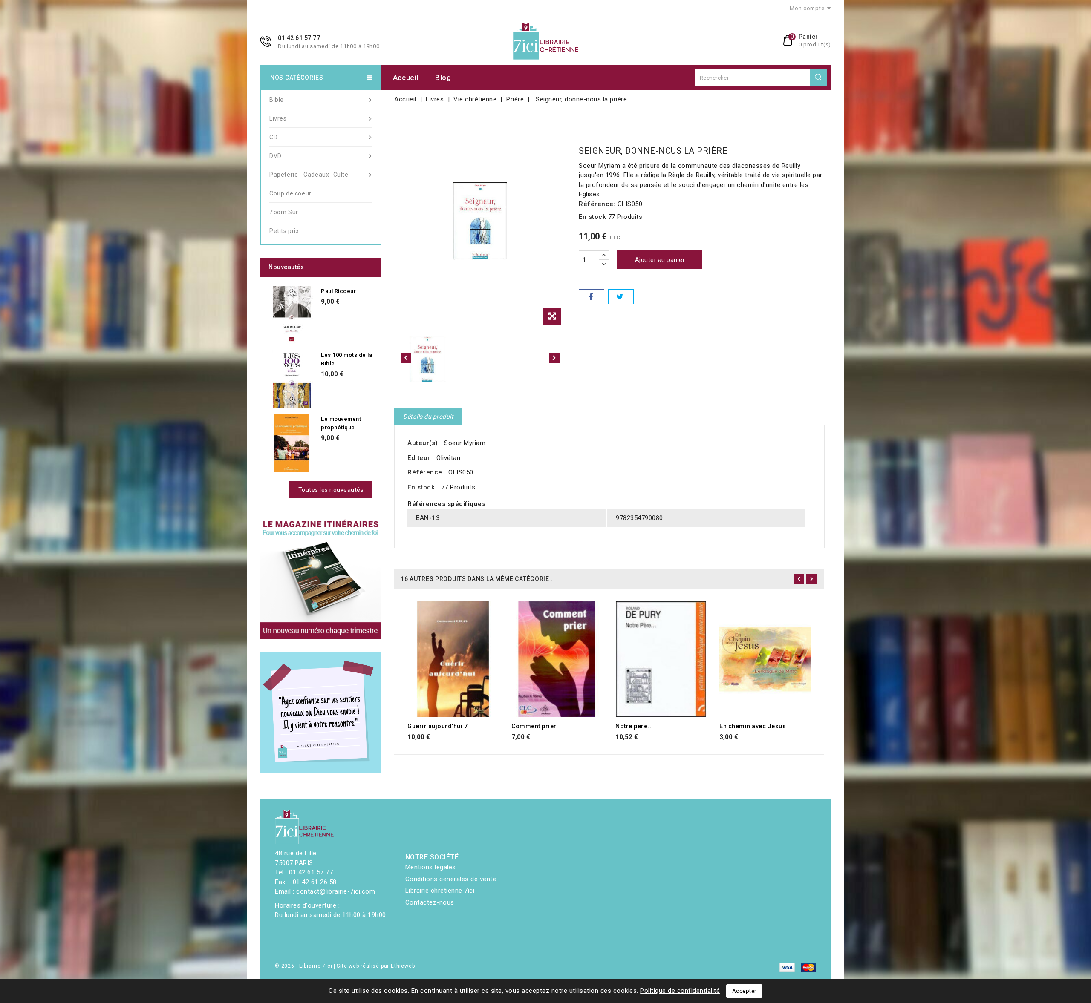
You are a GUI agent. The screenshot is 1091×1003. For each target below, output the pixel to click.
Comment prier (534, 726)
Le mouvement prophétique (341, 423)
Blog (443, 77)
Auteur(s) (422, 443)
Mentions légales (430, 867)
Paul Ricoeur (338, 291)
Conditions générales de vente (450, 879)
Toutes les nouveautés (331, 489)
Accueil (406, 77)
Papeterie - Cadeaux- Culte (309, 174)
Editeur (418, 458)
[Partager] (591, 297)
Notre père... (634, 726)
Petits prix (284, 230)
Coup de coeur (290, 193)
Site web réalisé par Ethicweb (376, 966)
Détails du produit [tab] (428, 416)
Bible (276, 99)
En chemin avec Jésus (752, 726)
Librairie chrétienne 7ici (440, 890)
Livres (278, 118)
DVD (275, 155)
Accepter (744, 991)
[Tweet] (621, 297)
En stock (592, 217)
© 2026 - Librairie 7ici (304, 966)
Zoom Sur (283, 212)
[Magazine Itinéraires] (320, 578)
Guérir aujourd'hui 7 (437, 726)
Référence (424, 472)
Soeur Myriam (464, 443)
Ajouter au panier (660, 259)
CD (273, 137)
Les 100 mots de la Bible (346, 359)
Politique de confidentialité (680, 990)
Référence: (597, 204)
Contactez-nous (429, 902)
